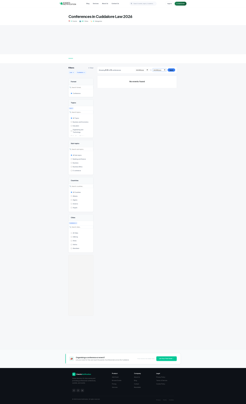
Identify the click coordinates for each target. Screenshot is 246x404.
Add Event (181, 3)
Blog (87, 3)
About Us (105, 3)
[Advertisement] (123, 39)
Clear (90, 68)
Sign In (169, 3)
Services (96, 3)
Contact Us (115, 3)
